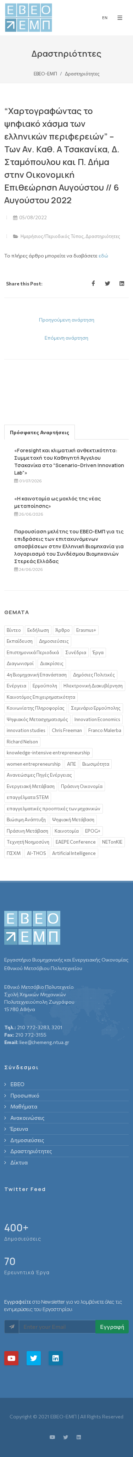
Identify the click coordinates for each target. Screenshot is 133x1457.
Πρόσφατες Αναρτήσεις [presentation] (39, 432)
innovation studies (26, 730)
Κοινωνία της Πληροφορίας (36, 708)
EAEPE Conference (76, 842)
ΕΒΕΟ (17, 1084)
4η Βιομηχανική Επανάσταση (37, 675)
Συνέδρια (75, 652)
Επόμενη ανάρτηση (66, 338)
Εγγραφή (112, 1326)
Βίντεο (14, 630)
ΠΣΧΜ (14, 853)
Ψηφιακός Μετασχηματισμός (37, 719)
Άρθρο (62, 630)
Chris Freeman (67, 730)
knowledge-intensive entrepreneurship (48, 752)
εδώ (103, 256)
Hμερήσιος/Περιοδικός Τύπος (52, 236)
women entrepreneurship (34, 764)
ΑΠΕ (71, 764)
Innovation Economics (97, 719)
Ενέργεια (16, 685)
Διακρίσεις (51, 663)
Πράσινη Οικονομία (81, 786)
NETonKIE (112, 842)
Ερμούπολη (45, 685)
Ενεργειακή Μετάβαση (31, 786)
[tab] (39, 432)
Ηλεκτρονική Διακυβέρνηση (93, 685)
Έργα (98, 652)
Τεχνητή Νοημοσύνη (28, 842)
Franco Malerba (104, 730)
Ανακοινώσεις (27, 1118)
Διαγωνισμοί (20, 663)
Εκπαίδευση (20, 641)
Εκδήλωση (38, 630)
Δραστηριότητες (102, 236)
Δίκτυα (19, 1162)
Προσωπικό (24, 1095)
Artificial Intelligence (74, 853)
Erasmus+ (86, 630)
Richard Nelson (22, 741)
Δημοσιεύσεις (54, 641)
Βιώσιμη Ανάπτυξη (26, 819)
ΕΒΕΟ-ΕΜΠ (45, 73)
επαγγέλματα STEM (28, 797)
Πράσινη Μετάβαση (27, 831)
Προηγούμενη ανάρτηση (66, 320)
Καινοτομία (67, 831)
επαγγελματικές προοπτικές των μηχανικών (53, 808)
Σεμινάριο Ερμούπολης (96, 708)
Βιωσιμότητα (95, 764)
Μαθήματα (23, 1106)
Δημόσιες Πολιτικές (94, 675)
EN (104, 17)
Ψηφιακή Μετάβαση (73, 819)
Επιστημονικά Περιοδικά (33, 652)
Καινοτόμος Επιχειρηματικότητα (41, 697)
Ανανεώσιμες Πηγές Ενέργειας (39, 775)
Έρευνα (19, 1129)
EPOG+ (92, 831)
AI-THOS (36, 853)
